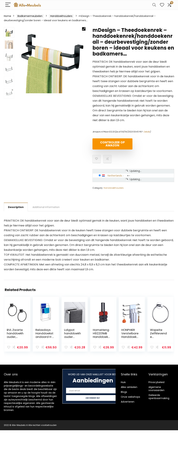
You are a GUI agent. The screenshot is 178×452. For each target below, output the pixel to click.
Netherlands (114, 175)
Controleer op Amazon (112, 143)
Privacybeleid (156, 382)
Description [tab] (16, 207)
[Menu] (8, 5)
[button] (84, 29)
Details (147, 131)
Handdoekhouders (61, 16)
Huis (123, 382)
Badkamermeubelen (30, 16)
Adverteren (127, 401)
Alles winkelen (129, 387)
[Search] (154, 5)
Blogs (124, 392)
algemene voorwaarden (156, 388)
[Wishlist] (162, 5)
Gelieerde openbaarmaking (158, 396)
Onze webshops (130, 397)
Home (7, 16)
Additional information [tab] (46, 207)
